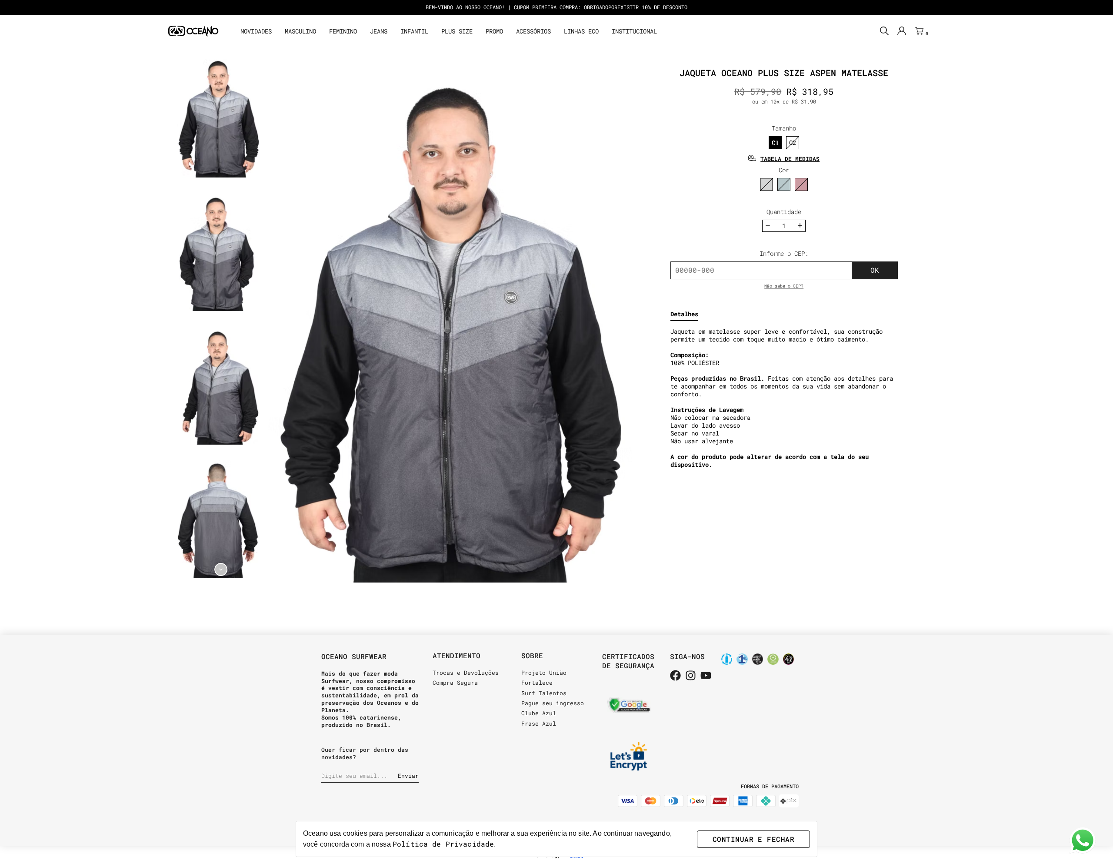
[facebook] (675, 676)
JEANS (378, 31)
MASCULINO (300, 31)
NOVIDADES (256, 31)
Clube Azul (538, 713)
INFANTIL (414, 31)
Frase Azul (538, 723)
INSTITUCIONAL (634, 31)
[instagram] (690, 676)
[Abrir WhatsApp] (1083, 840)
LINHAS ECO (581, 31)
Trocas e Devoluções (466, 672)
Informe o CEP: (784, 253)
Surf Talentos (543, 693)
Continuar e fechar (753, 839)
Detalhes (684, 314)
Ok (874, 270)
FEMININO (343, 31)
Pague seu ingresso (552, 703)
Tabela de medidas (790, 159)
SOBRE (532, 655)
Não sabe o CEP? (783, 286)
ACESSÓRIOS (533, 31)
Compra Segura (455, 683)
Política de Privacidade (443, 843)
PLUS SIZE (457, 31)
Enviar (408, 776)
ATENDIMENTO (456, 655)
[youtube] (705, 676)
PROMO (494, 31)
